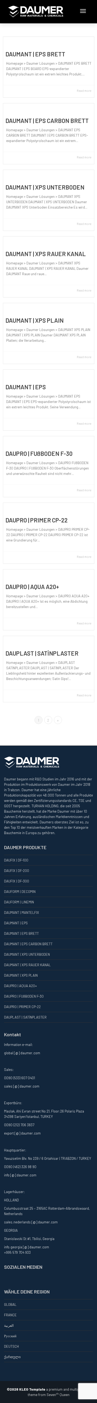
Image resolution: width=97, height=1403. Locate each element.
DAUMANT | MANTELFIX (21, 912)
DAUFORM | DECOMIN (20, 891)
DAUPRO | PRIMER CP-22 (36, 520)
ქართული (12, 1357)
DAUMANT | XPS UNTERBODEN (44, 187)
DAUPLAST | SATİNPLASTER (41, 653)
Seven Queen (58, 1395)
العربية (9, 1325)
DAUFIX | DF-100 (16, 860)
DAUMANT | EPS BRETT (35, 53)
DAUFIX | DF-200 (16, 870)
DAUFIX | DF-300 (16, 881)
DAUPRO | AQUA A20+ (32, 586)
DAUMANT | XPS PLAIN (34, 320)
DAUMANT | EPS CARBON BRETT (47, 120)
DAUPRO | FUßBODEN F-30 (38, 453)
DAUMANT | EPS (25, 386)
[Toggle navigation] (83, 11)
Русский (10, 1336)
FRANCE (10, 1315)
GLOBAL (10, 1304)
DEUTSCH (11, 1346)
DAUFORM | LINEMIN (19, 902)
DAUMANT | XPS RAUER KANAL (45, 253)
